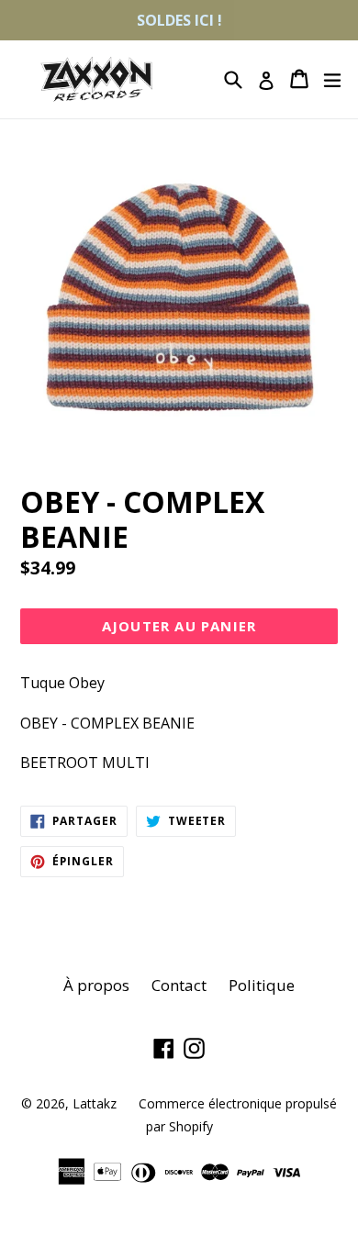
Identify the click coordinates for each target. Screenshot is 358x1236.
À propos (96, 985)
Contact (179, 985)
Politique (262, 985)
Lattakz (95, 1103)
